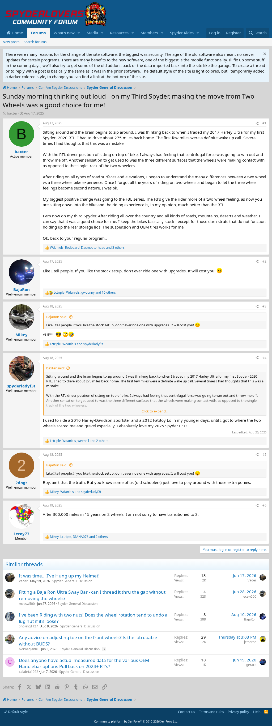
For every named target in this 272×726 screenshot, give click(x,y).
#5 (264, 454)
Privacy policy (238, 711)
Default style (17, 711)
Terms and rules (211, 711)
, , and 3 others (87, 248)
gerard (251, 664)
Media (92, 32)
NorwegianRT (29, 649)
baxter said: (55, 368)
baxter (12, 113)
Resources (119, 32)
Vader (23, 581)
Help (257, 711)
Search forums (35, 41)
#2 (264, 261)
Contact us (186, 711)
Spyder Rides (182, 32)
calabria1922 (28, 671)
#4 (264, 358)
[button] (79, 33)
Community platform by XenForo (136, 721)
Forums (38, 32)
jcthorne (250, 642)
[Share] (257, 123)
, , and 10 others (85, 292)
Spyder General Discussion (72, 581)
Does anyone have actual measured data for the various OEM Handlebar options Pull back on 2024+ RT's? (84, 663)
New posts (11, 41)
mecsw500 (27, 603)
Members (149, 32)
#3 (264, 306)
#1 (264, 123)
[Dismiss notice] (264, 54)
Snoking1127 (28, 626)
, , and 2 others (79, 441)
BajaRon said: (56, 316)
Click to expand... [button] (155, 411)
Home (17, 32)
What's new (64, 32)
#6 (264, 505)
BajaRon (250, 619)
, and (76, 344)
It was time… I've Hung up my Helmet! (59, 576)
